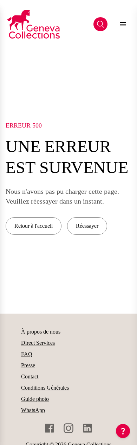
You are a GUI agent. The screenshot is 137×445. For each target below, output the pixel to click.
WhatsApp (33, 410)
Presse (28, 365)
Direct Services (38, 343)
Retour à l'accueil (33, 226)
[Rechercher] (100, 24)
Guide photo (35, 399)
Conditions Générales (45, 388)
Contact (29, 376)
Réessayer (87, 226)
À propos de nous (40, 332)
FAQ (26, 354)
